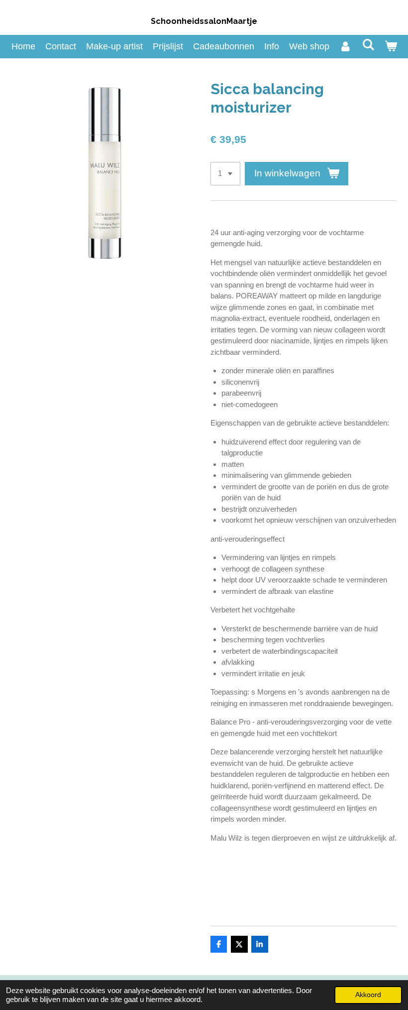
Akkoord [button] (368, 995)
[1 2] (225, 173)
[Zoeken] (368, 45)
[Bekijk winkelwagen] (390, 46)
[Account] (345, 46)
